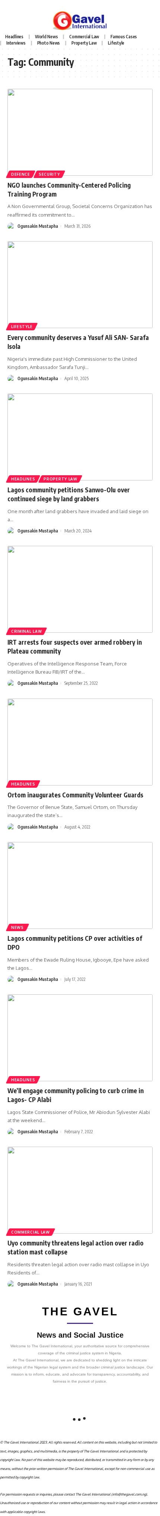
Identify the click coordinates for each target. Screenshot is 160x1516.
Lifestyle (21, 326)
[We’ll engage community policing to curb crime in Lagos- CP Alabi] (80, 1037)
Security (49, 174)
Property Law (60, 479)
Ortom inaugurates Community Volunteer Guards (75, 795)
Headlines (23, 479)
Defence (20, 174)
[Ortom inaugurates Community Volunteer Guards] (80, 742)
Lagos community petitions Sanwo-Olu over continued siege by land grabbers (68, 494)
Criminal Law (26, 631)
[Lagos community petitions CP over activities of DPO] (80, 885)
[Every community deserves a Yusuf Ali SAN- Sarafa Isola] (80, 284)
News (17, 927)
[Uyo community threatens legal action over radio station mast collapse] (80, 1190)
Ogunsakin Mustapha (37, 226)
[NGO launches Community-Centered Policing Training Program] (80, 132)
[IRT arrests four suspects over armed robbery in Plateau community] (80, 589)
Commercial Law (30, 1232)
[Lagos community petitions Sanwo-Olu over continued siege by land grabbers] (80, 436)
